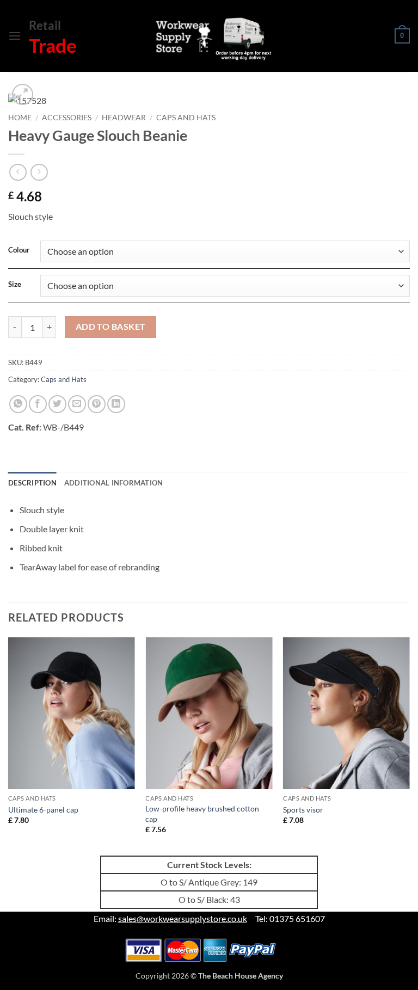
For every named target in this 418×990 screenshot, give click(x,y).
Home (20, 117)
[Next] (409, 745)
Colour (18, 250)
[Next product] (17, 172)
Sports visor (303, 809)
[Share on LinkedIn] (116, 404)
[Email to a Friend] (77, 404)
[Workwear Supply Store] (203, 38)
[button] (14, 35)
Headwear (124, 117)
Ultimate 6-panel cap (43, 809)
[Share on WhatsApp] (18, 404)
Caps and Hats (186, 117)
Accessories (66, 117)
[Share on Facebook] (38, 404)
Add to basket (111, 326)
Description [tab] (32, 482)
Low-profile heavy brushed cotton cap (202, 813)
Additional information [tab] (113, 482)
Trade (53, 45)
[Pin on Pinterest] (97, 404)
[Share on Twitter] (57, 404)
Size (14, 284)
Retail (45, 25)
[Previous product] (38, 172)
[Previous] (9, 745)
